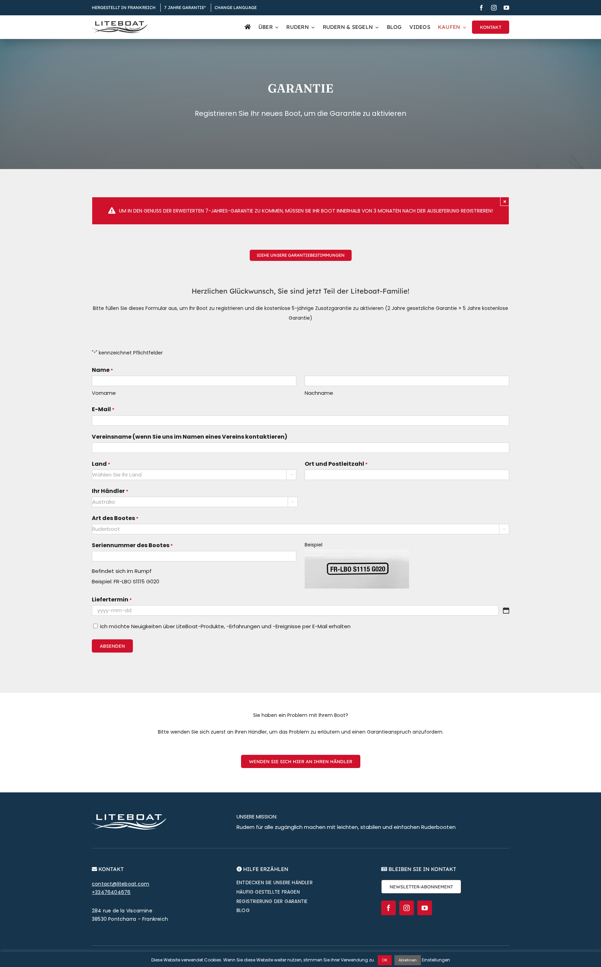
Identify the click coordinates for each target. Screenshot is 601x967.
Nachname (319, 393)
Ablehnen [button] (408, 960)
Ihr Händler (110, 491)
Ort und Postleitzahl (336, 464)
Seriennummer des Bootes (132, 545)
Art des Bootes (115, 518)
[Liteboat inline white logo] (129, 816)
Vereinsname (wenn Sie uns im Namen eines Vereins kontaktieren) (189, 437)
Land (101, 464)
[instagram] (494, 7)
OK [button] (384, 960)
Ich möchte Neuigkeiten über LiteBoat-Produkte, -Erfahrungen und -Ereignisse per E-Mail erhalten (225, 626)
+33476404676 (111, 892)
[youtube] (506, 7)
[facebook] (481, 7)
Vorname (104, 393)
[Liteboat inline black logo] (119, 23)
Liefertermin (112, 600)
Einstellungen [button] (436, 960)
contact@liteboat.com (120, 883)
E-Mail (103, 409)
